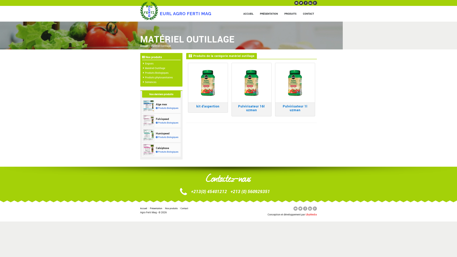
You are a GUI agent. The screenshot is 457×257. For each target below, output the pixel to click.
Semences (150, 82)
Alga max (161, 104)
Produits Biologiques (157, 72)
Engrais (149, 63)
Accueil (248, 13)
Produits (290, 13)
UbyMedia (311, 214)
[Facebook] (306, 3)
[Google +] (315, 3)
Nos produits (171, 208)
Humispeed (162, 133)
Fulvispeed (162, 119)
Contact (308, 13)
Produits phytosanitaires (159, 77)
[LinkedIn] (310, 3)
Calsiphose (162, 148)
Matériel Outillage (155, 68)
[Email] (296, 3)
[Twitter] (301, 3)
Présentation (269, 13)
